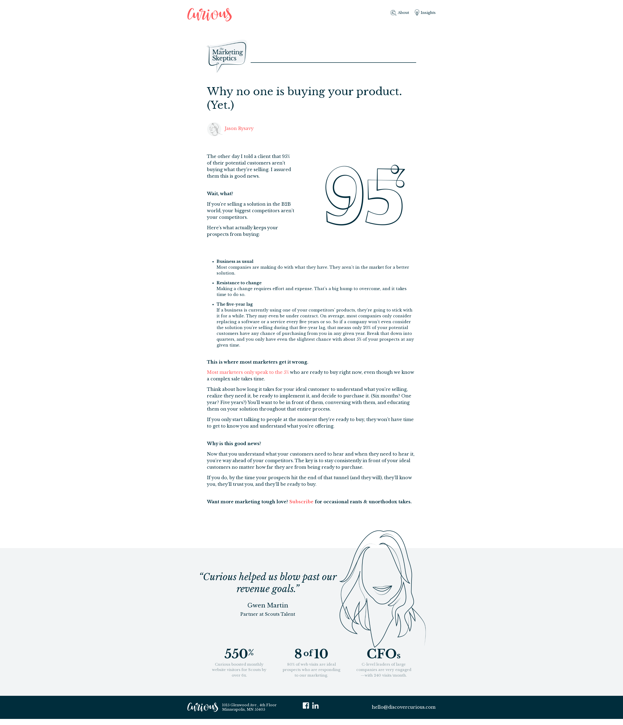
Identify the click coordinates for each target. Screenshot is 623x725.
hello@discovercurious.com (404, 707)
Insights (428, 12)
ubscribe (302, 502)
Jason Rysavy (239, 128)
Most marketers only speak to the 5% (248, 372)
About (403, 12)
